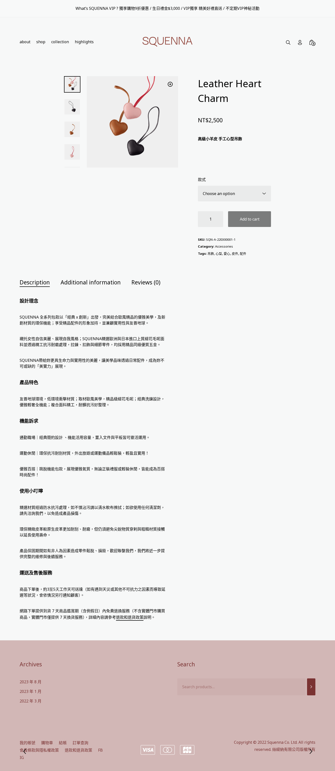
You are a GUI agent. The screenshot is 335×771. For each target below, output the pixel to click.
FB (100, 750)
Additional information (91, 282)
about (25, 41)
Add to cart (249, 219)
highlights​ (84, 41)
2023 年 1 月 (30, 691)
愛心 (227, 253)
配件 (243, 253)
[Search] (311, 686)
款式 (202, 179)
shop (40, 41)
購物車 (47, 742)
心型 (219, 253)
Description (35, 282)
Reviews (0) (145, 282)
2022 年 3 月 (30, 701)
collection (60, 41)
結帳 (63, 742)
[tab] (40, 282)
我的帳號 (27, 742)
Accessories (224, 246)
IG (22, 757)
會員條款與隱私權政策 (39, 750)
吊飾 (210, 253)
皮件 (235, 253)
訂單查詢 (80, 742)
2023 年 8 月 (30, 682)
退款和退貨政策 (129, 617)
